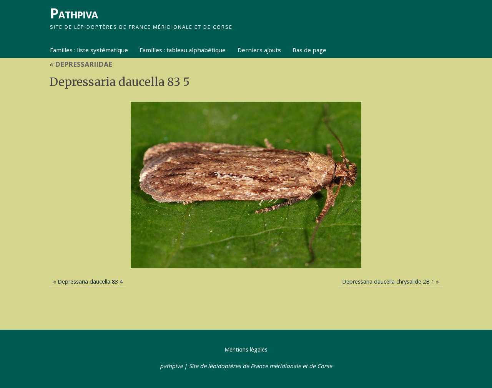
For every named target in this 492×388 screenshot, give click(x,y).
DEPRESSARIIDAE (80, 64)
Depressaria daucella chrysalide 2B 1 (388, 281)
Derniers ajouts (259, 50)
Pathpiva (74, 13)
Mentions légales (246, 349)
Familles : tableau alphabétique (183, 50)
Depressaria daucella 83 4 (90, 281)
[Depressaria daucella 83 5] (246, 185)
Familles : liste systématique (89, 50)
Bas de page (309, 50)
